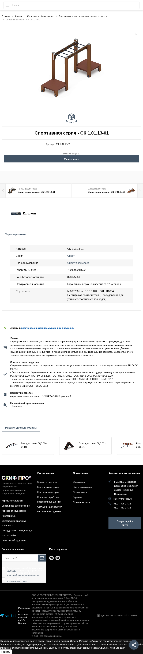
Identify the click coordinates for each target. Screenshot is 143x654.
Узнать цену (71, 159)
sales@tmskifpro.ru (123, 499)
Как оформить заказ (48, 487)
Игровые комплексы (12, 500)
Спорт (71, 255)
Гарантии (77, 497)
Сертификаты (80, 492)
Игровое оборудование (14, 511)
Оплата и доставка (47, 482)
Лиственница (8, 516)
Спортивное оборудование (16, 505)
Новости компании (82, 487)
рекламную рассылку (17, 581)
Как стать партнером (48, 492)
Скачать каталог (81, 502)
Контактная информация (124, 473)
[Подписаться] (42, 558)
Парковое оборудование (14, 540)
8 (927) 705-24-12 (122, 504)
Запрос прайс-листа (125, 523)
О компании (80, 473)
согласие (11, 571)
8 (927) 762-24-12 (122, 508)
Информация (45, 473)
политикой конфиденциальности (23, 575)
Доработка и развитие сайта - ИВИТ (119, 615)
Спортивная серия (78, 262)
